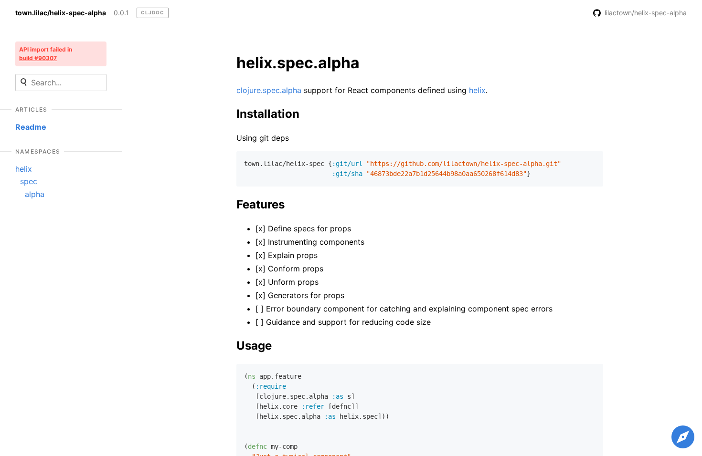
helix (23, 169)
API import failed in (45, 54)
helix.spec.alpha (298, 62)
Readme (30, 127)
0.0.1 (121, 13)
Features (260, 204)
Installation (267, 114)
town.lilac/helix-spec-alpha (60, 13)
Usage (254, 345)
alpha (34, 194)
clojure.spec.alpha (268, 90)
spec (28, 181)
